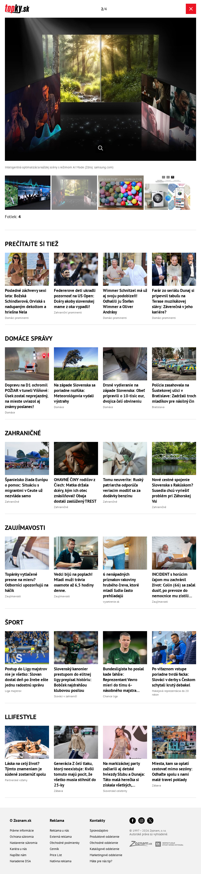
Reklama (57, 820)
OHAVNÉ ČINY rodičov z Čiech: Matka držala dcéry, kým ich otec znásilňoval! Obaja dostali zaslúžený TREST (75, 490)
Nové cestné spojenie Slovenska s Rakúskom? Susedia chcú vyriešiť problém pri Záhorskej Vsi (172, 490)
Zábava (58, 791)
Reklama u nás (59, 830)
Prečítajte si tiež (31, 244)
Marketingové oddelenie (106, 855)
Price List (56, 855)
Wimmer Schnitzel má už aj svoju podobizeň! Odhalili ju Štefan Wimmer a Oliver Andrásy (125, 301)
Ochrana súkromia (22, 837)
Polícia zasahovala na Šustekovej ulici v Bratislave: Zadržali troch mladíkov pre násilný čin (174, 393)
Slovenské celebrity (115, 791)
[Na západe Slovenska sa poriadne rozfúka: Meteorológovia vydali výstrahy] (76, 363)
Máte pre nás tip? (101, 861)
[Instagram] (141, 821)
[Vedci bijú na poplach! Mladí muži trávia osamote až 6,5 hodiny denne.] (76, 553)
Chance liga (110, 696)
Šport (14, 622)
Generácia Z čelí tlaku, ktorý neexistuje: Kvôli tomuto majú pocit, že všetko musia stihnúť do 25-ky (75, 774)
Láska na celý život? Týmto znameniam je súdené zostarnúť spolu (25, 769)
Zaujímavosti (25, 528)
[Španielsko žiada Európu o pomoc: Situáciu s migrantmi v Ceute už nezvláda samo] (27, 458)
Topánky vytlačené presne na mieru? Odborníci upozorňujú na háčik (26, 582)
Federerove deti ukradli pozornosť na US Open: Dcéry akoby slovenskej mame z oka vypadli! (75, 298)
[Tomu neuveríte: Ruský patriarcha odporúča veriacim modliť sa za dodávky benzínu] (125, 458)
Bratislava (158, 407)
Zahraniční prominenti (68, 312)
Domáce (10, 412)
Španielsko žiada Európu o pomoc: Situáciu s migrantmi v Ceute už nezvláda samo (26, 488)
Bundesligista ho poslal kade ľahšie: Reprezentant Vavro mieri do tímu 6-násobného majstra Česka (123, 679)
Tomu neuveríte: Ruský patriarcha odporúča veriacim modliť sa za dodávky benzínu (123, 488)
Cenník (54, 849)
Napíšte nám (18, 855)
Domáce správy (28, 338)
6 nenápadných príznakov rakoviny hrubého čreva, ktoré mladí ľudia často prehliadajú (121, 585)
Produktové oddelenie (104, 837)
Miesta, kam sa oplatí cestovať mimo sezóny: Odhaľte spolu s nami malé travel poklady (172, 771)
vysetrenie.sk (111, 601)
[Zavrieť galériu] (191, 9)
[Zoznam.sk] (142, 845)
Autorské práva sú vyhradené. (148, 834)
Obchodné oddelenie (104, 843)
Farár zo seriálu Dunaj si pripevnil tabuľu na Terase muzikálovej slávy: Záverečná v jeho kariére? (173, 301)
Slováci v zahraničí (65, 696)
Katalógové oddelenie (104, 849)
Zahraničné (23, 433)
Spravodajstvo (99, 830)
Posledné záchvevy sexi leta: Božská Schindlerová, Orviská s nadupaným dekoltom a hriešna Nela (25, 301)
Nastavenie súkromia (23, 843)
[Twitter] (150, 821)
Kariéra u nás (18, 849)
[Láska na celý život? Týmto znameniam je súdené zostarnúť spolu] (27, 742)
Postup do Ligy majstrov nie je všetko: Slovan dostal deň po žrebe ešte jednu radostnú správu (26, 677)
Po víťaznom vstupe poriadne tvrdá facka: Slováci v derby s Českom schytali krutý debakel (173, 677)
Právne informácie (22, 830)
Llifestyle (21, 717)
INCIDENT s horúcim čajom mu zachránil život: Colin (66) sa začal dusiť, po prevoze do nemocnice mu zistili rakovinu (173, 585)
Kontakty (97, 820)
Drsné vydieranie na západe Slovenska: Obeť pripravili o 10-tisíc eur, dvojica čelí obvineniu (124, 393)
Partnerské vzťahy (16, 780)
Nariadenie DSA (20, 861)
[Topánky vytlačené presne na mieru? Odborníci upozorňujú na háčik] (27, 553)
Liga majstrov (13, 691)
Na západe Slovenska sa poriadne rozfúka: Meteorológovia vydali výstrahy (74, 393)
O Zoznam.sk (20, 820)
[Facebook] (132, 821)
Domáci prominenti (17, 318)
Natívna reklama (60, 861)
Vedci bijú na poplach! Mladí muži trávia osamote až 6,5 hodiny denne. (73, 582)
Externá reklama (61, 837)
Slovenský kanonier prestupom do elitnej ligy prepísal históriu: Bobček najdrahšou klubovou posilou (72, 679)
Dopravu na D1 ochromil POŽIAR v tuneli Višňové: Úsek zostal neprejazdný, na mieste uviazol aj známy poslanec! (27, 395)
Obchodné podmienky (64, 843)
